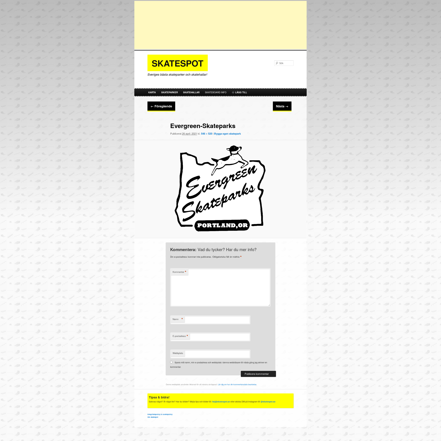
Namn (178, 319)
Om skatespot (152, 417)
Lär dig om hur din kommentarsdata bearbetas (237, 384)
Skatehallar (191, 92)
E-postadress (180, 336)
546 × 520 (206, 133)
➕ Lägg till (239, 92)
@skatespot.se (268, 401)
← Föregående (161, 106)
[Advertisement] (220, 25)
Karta (152, 92)
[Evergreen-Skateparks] (220, 189)
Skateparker (169, 92)
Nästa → (282, 106)
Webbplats (178, 353)
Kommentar (179, 272)
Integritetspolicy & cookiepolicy (159, 414)
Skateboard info (215, 92)
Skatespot (177, 63)
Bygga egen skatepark (227, 133)
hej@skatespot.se (221, 401)
